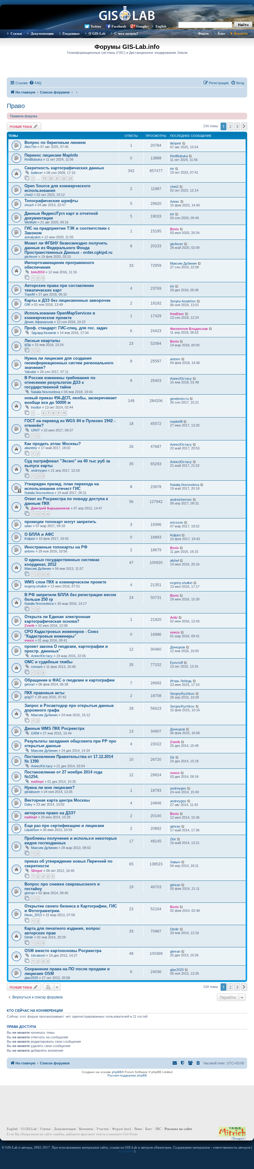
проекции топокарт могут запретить (60, 521)
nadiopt (37, 781)
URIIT (35, 430)
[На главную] (127, 14)
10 (64, 413)
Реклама (241, 33)
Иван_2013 (33, 915)
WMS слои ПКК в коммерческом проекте (65, 582)
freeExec (177, 314)
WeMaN (30, 222)
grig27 (29, 697)
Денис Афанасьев (38, 322)
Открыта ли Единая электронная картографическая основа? (57, 619)
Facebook (119, 26)
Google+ (142, 26)
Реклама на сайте (178, 1129)
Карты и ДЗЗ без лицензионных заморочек (67, 300)
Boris (174, 229)
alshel (174, 560)
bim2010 (38, 272)
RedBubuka (33, 159)
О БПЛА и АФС (39, 534)
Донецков (177, 647)
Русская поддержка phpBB (127, 1075)
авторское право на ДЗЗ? (50, 813)
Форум (203, 33)
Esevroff (176, 663)
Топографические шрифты (51, 200)
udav (28, 526)
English (160, 26)
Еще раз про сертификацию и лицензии (64, 825)
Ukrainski (38, 955)
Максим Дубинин (183, 263)
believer (37, 173)
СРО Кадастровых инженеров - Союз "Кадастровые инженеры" (61, 634)
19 (44, 178)
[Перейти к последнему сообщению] (184, 143)
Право (16, 105)
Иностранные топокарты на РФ (55, 547)
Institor (36, 407)
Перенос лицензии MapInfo (51, 155)
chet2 (28, 195)
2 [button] (230, 126)
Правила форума (23, 116)
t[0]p (27, 345)
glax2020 (31, 978)
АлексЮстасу (181, 378)
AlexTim (30, 147)
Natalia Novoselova (45, 392)
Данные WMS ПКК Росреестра (54, 728)
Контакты (86, 1129)
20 (50, 178)
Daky (28, 804)
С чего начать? (126, 33)
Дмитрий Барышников (50, 508)
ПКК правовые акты (44, 693)
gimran (29, 684)
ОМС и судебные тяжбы (48, 662)
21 (57, 178)
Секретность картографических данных (64, 168)
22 (63, 178)
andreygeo (39, 470)
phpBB (117, 1072)
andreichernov (181, 499)
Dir (172, 757)
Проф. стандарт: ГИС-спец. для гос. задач (65, 328)
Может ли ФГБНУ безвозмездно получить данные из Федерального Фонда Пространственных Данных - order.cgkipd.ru (68, 248)
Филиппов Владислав (189, 329)
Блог (221, 33)
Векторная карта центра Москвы (57, 800)
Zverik (29, 625)
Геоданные (71, 33)
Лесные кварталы (42, 340)
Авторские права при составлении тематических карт (59, 287)
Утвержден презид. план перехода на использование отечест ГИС (61, 486)
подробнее (126, 1151)
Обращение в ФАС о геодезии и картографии (69, 680)
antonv (175, 359)
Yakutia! (30, 372)
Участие (102, 1129)
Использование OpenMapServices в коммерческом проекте (59, 315)
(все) (127, 1129)
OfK (27, 304)
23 (70, 178)
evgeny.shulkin (35, 586)
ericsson (176, 522)
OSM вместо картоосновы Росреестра (62, 950)
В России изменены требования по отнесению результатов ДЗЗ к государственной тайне (59, 382)
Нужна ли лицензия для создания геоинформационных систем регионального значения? (68, 363)
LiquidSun (31, 830)
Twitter (95, 26)
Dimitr (28, 937)
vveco (29, 640)
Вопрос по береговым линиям (55, 142)
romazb (36, 667)
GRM (35, 733)
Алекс (174, 201)
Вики (138, 1129)
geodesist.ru (179, 398)
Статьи (16, 33)
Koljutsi (29, 538)
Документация (42, 33)
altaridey (30, 448)
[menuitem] (35, 83)
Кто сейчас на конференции (35, 1010)
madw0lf (176, 421)
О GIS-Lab (97, 33)
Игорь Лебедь (181, 681)
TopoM (29, 294)
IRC (158, 1129)
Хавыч (175, 862)
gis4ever (30, 256)
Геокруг (238, 1138)
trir (172, 169)
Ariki (173, 617)
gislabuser (32, 792)
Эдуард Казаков (43, 333)
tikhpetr (175, 143)
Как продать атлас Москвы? (52, 443)
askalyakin (32, 237)
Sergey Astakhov (183, 301)
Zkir (173, 839)
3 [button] (237, 126)
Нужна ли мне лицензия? (49, 787)
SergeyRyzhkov (182, 693)
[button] (244, 126)
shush (29, 205)
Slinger (36, 870)
